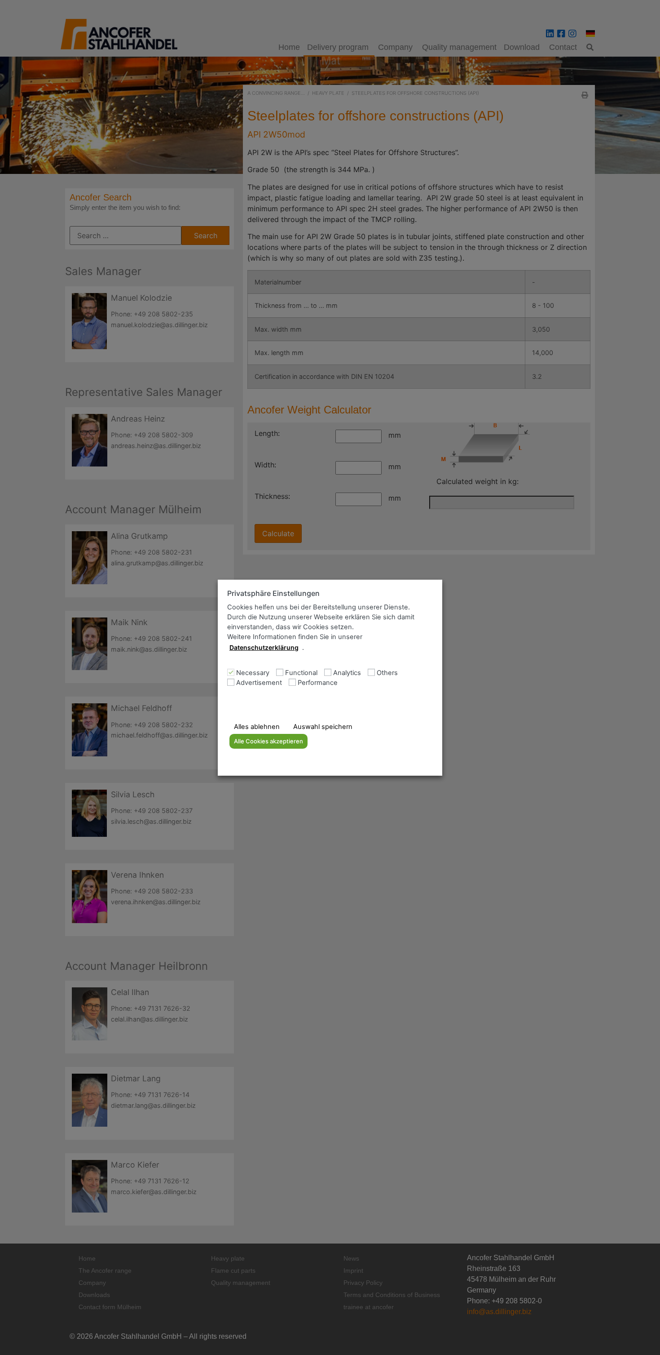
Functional (301, 673)
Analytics (347, 673)
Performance (318, 683)
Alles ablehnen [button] (257, 727)
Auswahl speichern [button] (322, 727)
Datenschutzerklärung (264, 647)
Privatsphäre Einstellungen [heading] (273, 593)
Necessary (252, 673)
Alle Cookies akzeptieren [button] (268, 741)
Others (387, 673)
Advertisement (259, 683)
